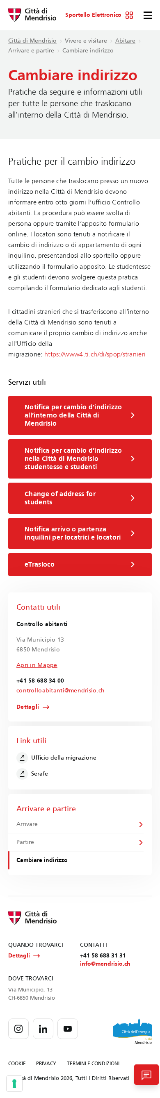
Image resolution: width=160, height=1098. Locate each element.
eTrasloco (40, 564)
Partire (25, 842)
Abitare (125, 40)
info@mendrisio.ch (105, 963)
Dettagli (27, 707)
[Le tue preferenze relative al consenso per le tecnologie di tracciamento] (14, 1083)
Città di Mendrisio (32, 40)
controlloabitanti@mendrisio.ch (60, 690)
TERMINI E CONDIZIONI (93, 1063)
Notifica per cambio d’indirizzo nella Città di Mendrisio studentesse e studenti (73, 459)
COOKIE (17, 1063)
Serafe (39, 773)
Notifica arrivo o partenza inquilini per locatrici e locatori (73, 533)
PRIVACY (46, 1063)
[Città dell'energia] (132, 1031)
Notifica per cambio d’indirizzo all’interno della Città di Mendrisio (73, 415)
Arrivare (27, 824)
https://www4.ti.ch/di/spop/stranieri (95, 354)
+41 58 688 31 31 (103, 955)
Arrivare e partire (31, 50)
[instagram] (18, 1029)
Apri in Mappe (36, 665)
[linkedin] (43, 1029)
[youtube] (67, 1029)
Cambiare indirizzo (42, 860)
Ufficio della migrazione (63, 757)
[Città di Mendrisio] (32, 15)
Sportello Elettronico (93, 15)
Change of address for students (60, 498)
